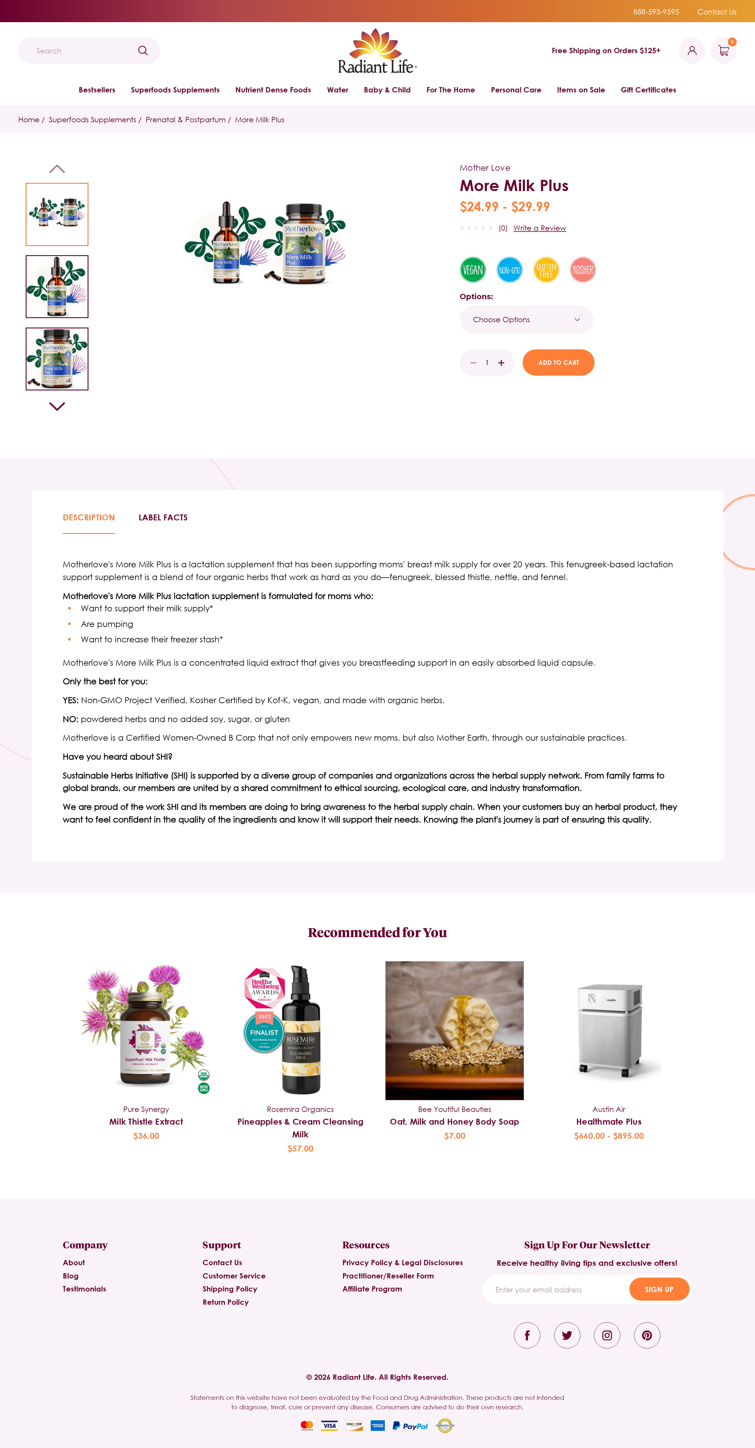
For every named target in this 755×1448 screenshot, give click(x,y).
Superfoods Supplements (175, 89)
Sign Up (659, 1289)
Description (89, 517)
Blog (71, 1275)
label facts (163, 517)
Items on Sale (581, 89)
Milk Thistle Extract (146, 1121)
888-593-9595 (656, 11)
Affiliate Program (372, 1288)
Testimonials (84, 1288)
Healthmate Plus (608, 1121)
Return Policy (226, 1302)
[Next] (57, 406)
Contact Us (717, 11)
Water (337, 89)
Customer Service (234, 1275)
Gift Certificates (648, 89)
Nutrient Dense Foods (273, 89)
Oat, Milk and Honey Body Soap (454, 1121)
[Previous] (57, 169)
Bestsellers (97, 89)
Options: (476, 296)
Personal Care (516, 89)
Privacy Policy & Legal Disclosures (402, 1262)
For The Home (450, 89)
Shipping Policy (230, 1288)
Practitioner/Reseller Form (388, 1275)
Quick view (146, 1017)
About (74, 1262)
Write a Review (539, 227)
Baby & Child (387, 89)
